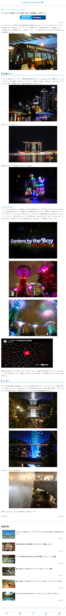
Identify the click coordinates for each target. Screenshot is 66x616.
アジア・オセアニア (7, 9)
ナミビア (25, 9)
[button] (61, 359)
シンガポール (17, 9)
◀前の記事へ (5, 516)
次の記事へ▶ (61, 516)
